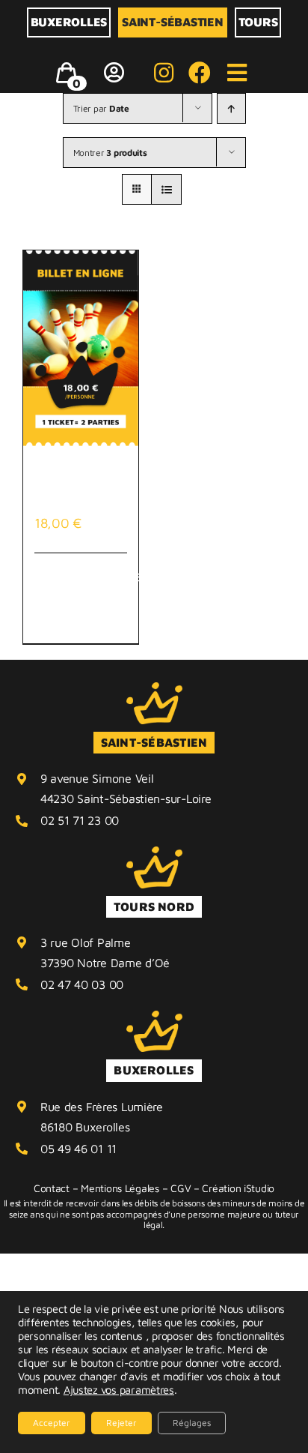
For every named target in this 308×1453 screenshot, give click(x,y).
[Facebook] (199, 72)
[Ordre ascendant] (231, 108)
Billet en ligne (79, 487)
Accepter (51, 1422)
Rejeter (121, 1422)
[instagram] (163, 72)
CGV (180, 1188)
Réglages (192, 1422)
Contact (52, 1188)
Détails (112, 575)
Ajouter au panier (65, 598)
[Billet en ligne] (80, 348)
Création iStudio (238, 1188)
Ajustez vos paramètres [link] (119, 1389)
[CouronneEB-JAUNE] (154, 689)
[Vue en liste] (166, 189)
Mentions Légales (120, 1188)
